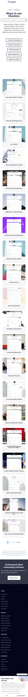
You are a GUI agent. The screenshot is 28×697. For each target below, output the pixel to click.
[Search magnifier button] (25, 20)
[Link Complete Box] (14, 90)
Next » (19, 542)
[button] (21, 2)
